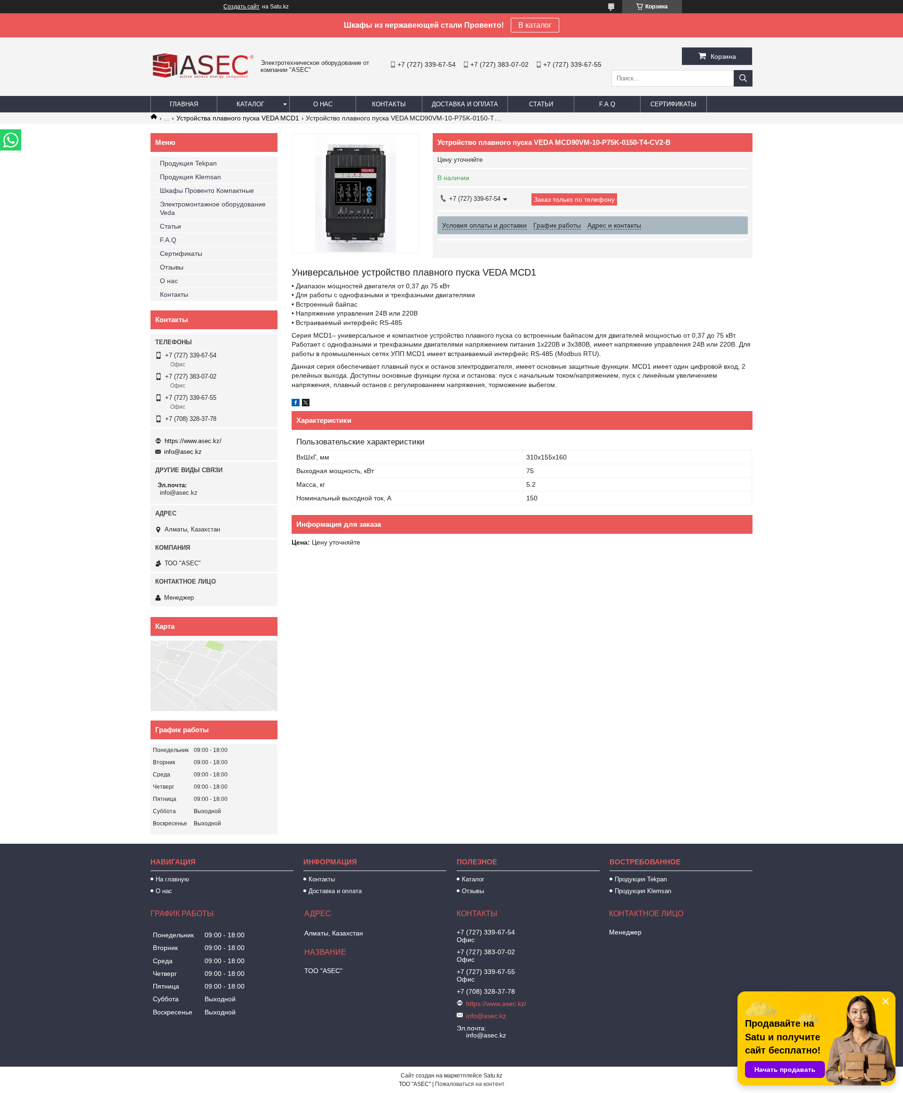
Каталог (250, 104)
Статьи (541, 104)
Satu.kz (492, 1075)
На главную (172, 879)
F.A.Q (607, 104)
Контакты (389, 104)
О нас (323, 104)
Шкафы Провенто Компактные (207, 190)
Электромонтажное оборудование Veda (213, 208)
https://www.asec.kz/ (193, 440)
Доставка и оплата (465, 104)
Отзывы (171, 267)
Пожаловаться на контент (470, 1084)
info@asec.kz (183, 451)
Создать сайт (241, 6)
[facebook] (296, 404)
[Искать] (743, 78)
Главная (184, 104)
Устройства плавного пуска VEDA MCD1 (237, 118)
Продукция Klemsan (190, 177)
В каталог (535, 25)
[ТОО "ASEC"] (203, 79)
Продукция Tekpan (188, 163)
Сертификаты (673, 104)
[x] (305, 404)
